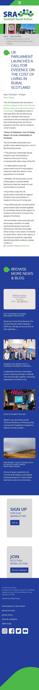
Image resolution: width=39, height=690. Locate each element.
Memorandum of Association (13, 606)
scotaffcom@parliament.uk (17, 245)
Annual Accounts (8, 610)
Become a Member (19, 570)
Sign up (15, 522)
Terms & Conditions (9, 619)
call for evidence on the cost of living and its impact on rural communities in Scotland (19, 108)
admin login (6, 623)
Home (6, 36)
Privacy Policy (7, 615)
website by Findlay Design (11, 598)
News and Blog (15, 36)
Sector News (9, 97)
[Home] (19, 16)
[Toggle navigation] (19, 2)
